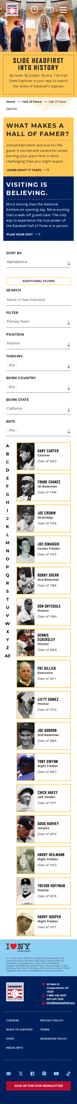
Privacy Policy (52, 1021)
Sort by (14, 253)
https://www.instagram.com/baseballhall (44, 1073)
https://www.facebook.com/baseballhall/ (32, 1073)
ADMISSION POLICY (53, 1039)
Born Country (21, 378)
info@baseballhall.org (61, 1002)
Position (15, 335)
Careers (12, 1021)
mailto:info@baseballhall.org (8, 1073)
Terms (45, 1030)
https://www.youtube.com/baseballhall (56, 1073)
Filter (12, 313)
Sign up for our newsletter (38, 1086)
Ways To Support (19, 1030)
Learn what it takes (24, 170)
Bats (10, 422)
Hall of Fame (32, 102)
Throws (14, 356)
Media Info (14, 1048)
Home (10, 102)
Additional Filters (38, 281)
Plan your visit (20, 234)
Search (13, 290)
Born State (17, 400)
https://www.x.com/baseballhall (20, 1073)
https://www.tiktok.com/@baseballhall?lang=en (68, 1073)
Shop (10, 1039)
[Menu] (63, 9)
